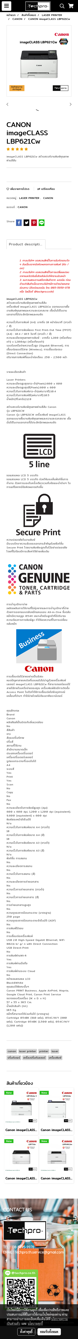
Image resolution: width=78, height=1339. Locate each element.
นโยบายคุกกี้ (35, 1323)
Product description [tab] (26, 244)
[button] (60, 6)
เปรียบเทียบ (47, 189)
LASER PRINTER (29, 198)
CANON (48, 198)
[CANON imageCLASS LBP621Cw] (39, 61)
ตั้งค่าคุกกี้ (26, 1332)
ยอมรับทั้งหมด (49, 1332)
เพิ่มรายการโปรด (19, 189)
